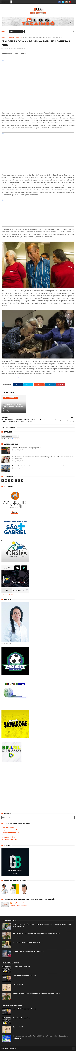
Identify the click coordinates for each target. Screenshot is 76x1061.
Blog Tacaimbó (18, 903)
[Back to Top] (73, 1048)
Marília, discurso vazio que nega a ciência (28, 942)
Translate (17, 438)
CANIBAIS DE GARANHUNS (15, 37)
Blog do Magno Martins (10, 832)
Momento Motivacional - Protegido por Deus (26, 448)
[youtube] (70, 2)
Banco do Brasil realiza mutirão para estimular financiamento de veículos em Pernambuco (41, 466)
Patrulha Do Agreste (9, 839)
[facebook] (59, 2)
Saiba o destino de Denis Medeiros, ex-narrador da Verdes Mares (36, 933)
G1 (2, 835)
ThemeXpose (13, 1048)
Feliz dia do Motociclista (21, 967)
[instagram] (66, 2)
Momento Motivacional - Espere (24, 976)
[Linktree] (73, 1)
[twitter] (63, 2)
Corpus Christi (18, 985)
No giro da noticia (8, 837)
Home (3, 31)
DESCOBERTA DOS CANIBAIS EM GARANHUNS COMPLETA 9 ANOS (13, 407)
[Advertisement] (16, 779)
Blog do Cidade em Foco (10, 830)
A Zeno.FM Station (7, 594)
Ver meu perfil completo (19, 906)
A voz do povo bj (7, 828)
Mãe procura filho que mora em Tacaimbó (28, 951)
